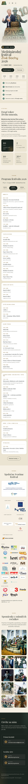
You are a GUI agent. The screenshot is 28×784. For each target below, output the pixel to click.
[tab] (5, 188)
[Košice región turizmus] (14, 494)
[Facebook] (9, 3)
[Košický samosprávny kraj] (14, 483)
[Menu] (15, 3)
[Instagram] (12, 3)
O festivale (19, 70)
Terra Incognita (21, 489)
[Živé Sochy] (3, 3)
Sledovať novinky (13, 458)
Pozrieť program (7, 70)
